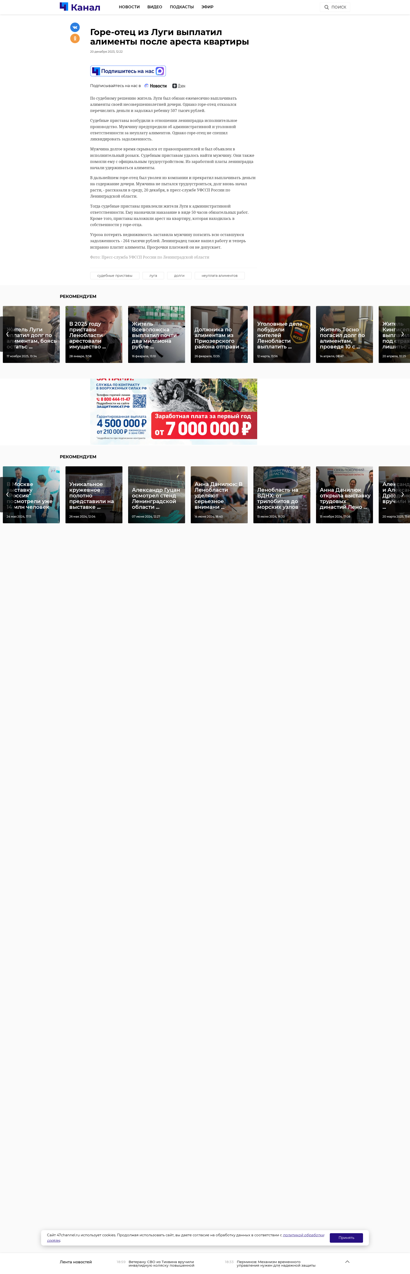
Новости (129, 7)
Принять (346, 1237)
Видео (154, 7)
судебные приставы (114, 275)
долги (179, 275)
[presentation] (7, 334)
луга (153, 275)
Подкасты (182, 7)
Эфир (207, 7)
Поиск (338, 7)
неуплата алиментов (220, 275)
